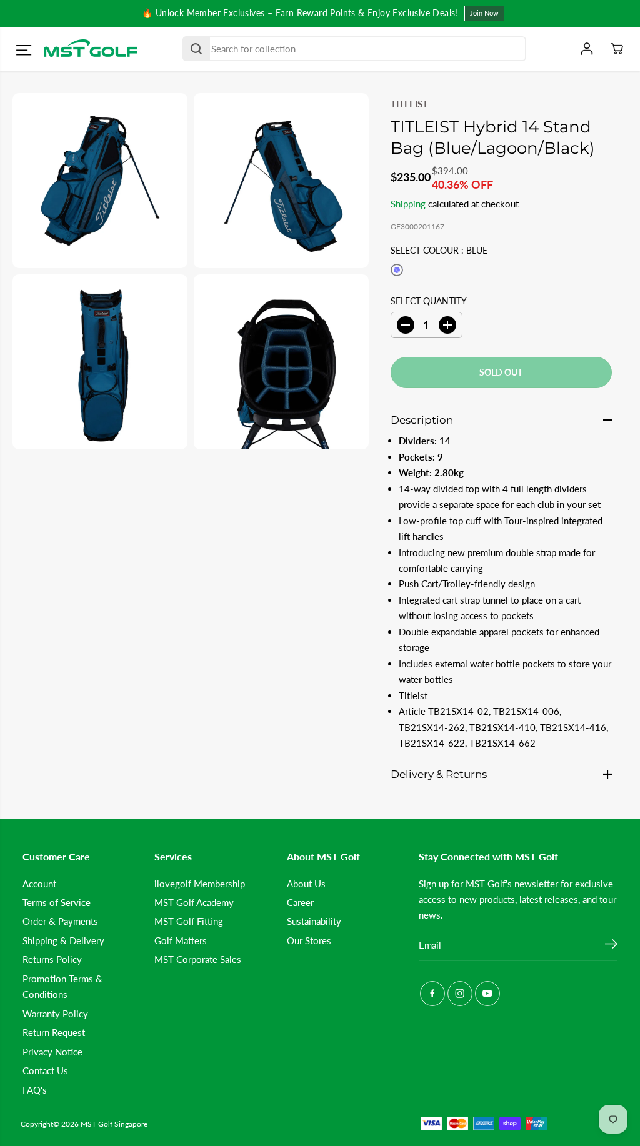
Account (39, 883)
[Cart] (617, 48)
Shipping (408, 203)
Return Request (53, 1032)
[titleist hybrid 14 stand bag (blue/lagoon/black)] (100, 180)
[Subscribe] (611, 945)
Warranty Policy (55, 1013)
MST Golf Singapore (114, 1124)
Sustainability (314, 921)
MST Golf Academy (194, 902)
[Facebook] (432, 993)
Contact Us (45, 1070)
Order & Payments (60, 921)
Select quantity (429, 301)
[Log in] (587, 48)
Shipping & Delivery (63, 940)
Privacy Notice (52, 1051)
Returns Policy (52, 959)
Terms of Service (56, 902)
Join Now (484, 13)
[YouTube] (487, 993)
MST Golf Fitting (188, 921)
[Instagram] (460, 993)
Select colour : (439, 250)
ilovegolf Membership (199, 883)
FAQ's (34, 1089)
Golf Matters (180, 940)
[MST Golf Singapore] (91, 49)
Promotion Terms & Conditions (62, 986)
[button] (23, 50)
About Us (306, 883)
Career (300, 902)
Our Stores (309, 940)
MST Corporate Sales (197, 959)
